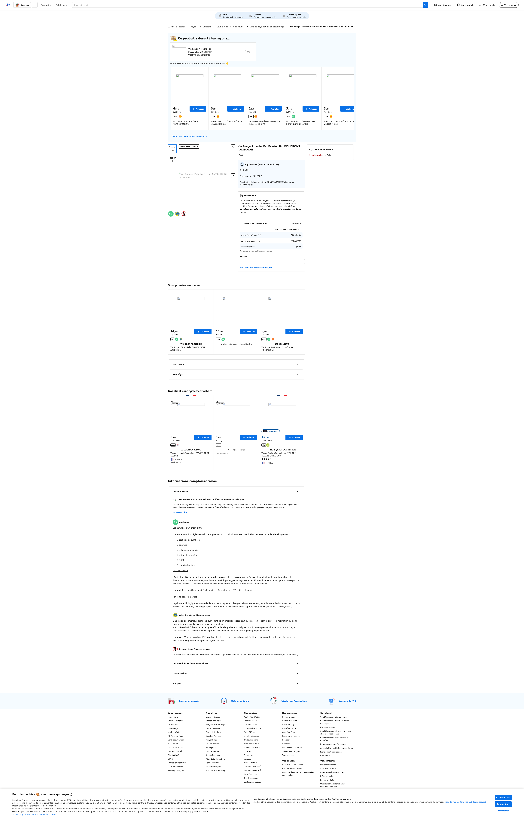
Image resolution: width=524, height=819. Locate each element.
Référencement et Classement (333, 744)
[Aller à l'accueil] (7, 5)
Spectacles (248, 755)
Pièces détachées (327, 776)
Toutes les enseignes (291, 751)
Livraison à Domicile (252, 728)
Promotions (173, 716)
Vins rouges (239, 26)
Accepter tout (503, 797)
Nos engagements (328, 764)
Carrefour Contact (290, 732)
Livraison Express (251, 736)
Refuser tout (503, 804)
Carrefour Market (289, 720)
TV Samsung (173, 743)
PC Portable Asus (175, 736)
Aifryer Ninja (211, 739)
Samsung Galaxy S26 (176, 770)
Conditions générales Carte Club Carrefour (334, 738)
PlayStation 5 (173, 755)
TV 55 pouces (211, 747)
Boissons (207, 26)
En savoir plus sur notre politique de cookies (34, 814)
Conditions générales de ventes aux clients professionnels (335, 732)
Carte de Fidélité (251, 720)
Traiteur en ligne (251, 739)
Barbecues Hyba (213, 728)
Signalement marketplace (331, 751)
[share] (233, 146)
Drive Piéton (249, 732)
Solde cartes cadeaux (253, 781)
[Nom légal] (297, 374)
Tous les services (251, 778)
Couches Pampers (213, 736)
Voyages (247, 759)
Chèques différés (175, 720)
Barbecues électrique (177, 762)
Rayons (193, 26)
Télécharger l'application (294, 700)
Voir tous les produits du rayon (189, 136)
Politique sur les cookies (292, 764)
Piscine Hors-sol (213, 743)
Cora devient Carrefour (292, 747)
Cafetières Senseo (175, 766)
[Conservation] (297, 673)
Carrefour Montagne (291, 736)
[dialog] (262, 804)
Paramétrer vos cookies (292, 768)
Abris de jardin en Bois (215, 759)
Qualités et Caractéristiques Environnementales (332, 785)
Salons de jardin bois (214, 732)
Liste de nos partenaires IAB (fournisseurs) (465, 802)
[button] (35, 5)
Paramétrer (503, 810)
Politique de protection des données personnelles (298, 773)
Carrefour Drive (250, 724)
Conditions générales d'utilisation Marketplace (334, 722)
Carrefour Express (289, 728)
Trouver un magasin (189, 700)
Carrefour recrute (251, 766)
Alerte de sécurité (328, 768)
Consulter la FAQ (347, 700)
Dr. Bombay (173, 724)
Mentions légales (327, 727)
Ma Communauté (251, 770)
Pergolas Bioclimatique (216, 724)
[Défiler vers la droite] (347, 98)
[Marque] (297, 683)
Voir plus (243, 212)
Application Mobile (252, 716)
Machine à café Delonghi (216, 770)
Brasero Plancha (213, 716)
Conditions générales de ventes (333, 716)
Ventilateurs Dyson (176, 739)
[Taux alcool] (297, 364)
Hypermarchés (288, 716)
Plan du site (325, 755)
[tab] (172, 148)
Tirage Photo (250, 762)
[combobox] (250, 5)
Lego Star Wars (212, 762)
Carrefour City (288, 724)
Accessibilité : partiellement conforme (336, 748)
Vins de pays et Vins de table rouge (267, 26)
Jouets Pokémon (213, 755)
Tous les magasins (289, 755)
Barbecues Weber (213, 720)
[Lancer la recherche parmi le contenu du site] (425, 5)
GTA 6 (170, 759)
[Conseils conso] (297, 491)
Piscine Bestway (213, 751)
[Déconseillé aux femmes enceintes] (297, 663)
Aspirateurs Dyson (213, 766)
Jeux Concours (250, 774)
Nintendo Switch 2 (176, 751)
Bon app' (286, 739)
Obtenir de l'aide (240, 700)
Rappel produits (327, 780)
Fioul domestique (251, 743)
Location (247, 751)
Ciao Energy (173, 728)
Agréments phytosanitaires (332, 772)
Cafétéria (286, 743)
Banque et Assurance (253, 747)
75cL (241, 154)
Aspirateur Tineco (175, 747)
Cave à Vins (222, 26)
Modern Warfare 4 (175, 732)
